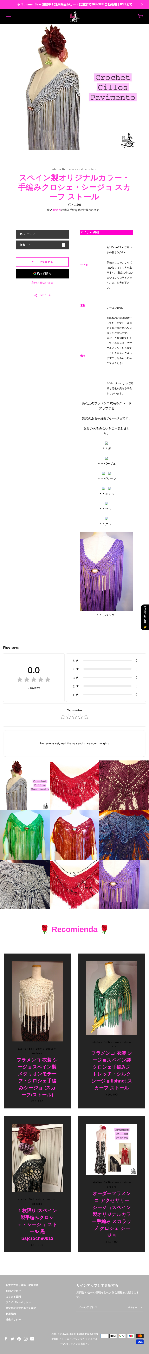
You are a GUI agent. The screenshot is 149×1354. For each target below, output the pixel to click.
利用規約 (11, 1313)
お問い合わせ (13, 1291)
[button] (106, 660)
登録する (133, 1307)
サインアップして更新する (97, 1285)
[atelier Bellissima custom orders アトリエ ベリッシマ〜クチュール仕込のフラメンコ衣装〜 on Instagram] (26, 1338)
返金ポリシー (13, 1319)
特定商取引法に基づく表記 (21, 1308)
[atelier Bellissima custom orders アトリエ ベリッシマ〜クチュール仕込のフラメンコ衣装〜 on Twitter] (12, 1338)
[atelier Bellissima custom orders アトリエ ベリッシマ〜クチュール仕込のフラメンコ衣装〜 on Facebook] (6, 1338)
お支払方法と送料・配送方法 (22, 1285)
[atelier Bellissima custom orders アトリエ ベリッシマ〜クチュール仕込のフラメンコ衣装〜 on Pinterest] (19, 1338)
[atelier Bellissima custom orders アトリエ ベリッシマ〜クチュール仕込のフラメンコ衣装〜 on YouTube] (32, 1338)
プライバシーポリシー (18, 1302)
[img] (34, 680)
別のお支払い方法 (42, 282)
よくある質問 (13, 1296)
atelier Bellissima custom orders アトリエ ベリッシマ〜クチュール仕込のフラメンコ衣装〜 (74, 1338)
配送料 (57, 209)
